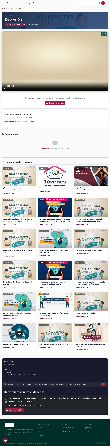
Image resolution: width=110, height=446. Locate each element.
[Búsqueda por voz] (99, 3)
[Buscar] (103, 3)
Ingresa (19, 3)
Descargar (34, 25)
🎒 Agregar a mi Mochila (15, 24)
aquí (50, 405)
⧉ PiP (104, 34)
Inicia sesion (9, 121)
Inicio (9, 3)
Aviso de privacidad (68, 428)
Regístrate (30, 3)
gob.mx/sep (89, 428)
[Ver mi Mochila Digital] (5, 440)
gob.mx (88, 431)
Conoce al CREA (15, 410)
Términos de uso (67, 431)
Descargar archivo (56, 103)
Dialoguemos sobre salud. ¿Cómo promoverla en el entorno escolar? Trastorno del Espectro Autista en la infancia (47, 384)
